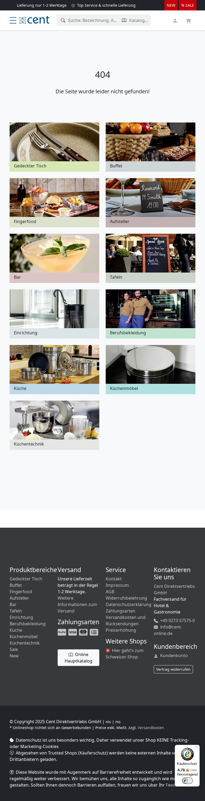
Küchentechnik (25, 643)
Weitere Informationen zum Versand (77, 604)
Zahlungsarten (120, 611)
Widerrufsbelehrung (126, 598)
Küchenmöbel (24, 636)
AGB (110, 592)
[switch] (187, 780)
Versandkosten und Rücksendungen (125, 620)
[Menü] (196, 748)
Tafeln (16, 611)
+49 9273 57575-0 (177, 620)
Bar (13, 604)
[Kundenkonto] (175, 20)
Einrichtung (21, 617)
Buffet (16, 585)
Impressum (117, 585)
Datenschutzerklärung (128, 604)
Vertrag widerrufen (173, 669)
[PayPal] (62, 632)
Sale (14, 649)
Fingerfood (21, 592)
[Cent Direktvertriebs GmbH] (34, 19)
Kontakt (114, 579)
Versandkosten (151, 727)
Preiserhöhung (121, 630)
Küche (16, 630)
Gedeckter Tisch (26, 579)
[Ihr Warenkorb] (188, 19)
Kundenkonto (173, 655)
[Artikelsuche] (63, 20)
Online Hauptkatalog (78, 657)
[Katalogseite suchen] (124, 20)
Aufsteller (19, 598)
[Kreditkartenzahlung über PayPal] (73, 632)
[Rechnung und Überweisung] (94, 632)
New (14, 656)
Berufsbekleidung (28, 624)
